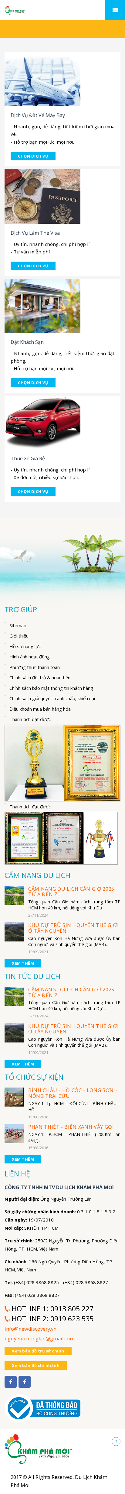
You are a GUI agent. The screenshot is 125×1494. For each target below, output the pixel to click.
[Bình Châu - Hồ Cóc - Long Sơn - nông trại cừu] (14, 1097)
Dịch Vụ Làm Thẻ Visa (35, 233)
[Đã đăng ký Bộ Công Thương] (42, 1405)
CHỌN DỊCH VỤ (33, 156)
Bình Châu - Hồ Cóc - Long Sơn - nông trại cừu (72, 1093)
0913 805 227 (71, 1308)
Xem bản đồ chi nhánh (35, 1365)
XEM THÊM (23, 963)
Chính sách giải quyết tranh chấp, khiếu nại (52, 698)
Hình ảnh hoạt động (29, 657)
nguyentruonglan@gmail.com (40, 1338)
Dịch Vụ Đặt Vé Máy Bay (38, 115)
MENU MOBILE (115, 10)
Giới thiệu (19, 636)
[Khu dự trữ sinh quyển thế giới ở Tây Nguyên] (14, 932)
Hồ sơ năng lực (25, 646)
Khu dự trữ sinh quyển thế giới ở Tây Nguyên (73, 928)
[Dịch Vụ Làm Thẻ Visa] (42, 196)
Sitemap (17, 625)
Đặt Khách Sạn (27, 342)
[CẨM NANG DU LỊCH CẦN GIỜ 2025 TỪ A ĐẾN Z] (14, 895)
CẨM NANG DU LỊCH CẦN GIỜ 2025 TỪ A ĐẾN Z (71, 892)
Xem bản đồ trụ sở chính (38, 1351)
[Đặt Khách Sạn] (42, 305)
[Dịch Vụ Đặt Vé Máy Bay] (42, 78)
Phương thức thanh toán (34, 667)
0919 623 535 (71, 1318)
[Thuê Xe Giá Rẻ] (42, 422)
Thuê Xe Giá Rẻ (28, 458)
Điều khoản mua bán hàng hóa (40, 709)
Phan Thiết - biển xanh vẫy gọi (71, 1127)
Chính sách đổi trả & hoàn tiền (39, 677)
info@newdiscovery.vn (30, 1329)
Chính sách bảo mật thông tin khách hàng (51, 688)
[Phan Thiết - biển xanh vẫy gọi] (14, 1133)
